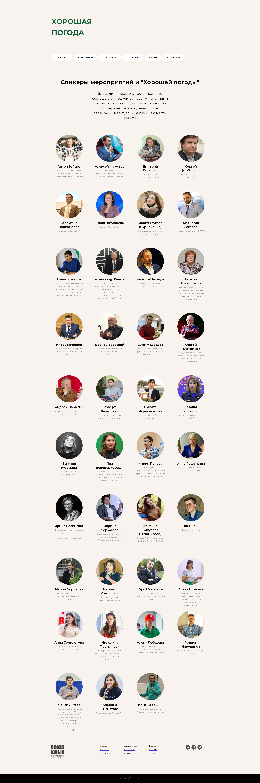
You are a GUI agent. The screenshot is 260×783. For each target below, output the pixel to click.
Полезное (152, 746)
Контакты (152, 753)
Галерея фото (105, 753)
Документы (104, 750)
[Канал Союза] (193, 749)
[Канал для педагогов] (199, 749)
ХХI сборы (109, 57)
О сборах (62, 57)
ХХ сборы (133, 57)
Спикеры (173, 57)
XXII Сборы (85, 57)
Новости (127, 753)
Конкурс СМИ (129, 750)
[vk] (188, 749)
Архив (153, 57)
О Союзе (103, 746)
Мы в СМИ (153, 750)
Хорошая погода (130, 746)
